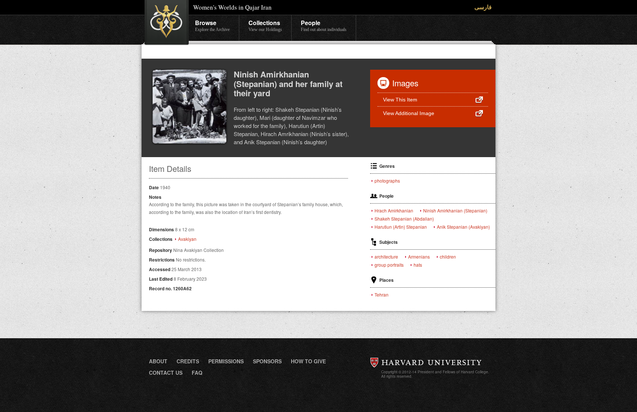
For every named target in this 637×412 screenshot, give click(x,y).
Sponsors (267, 361)
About (158, 361)
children (448, 256)
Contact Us (165, 372)
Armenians (419, 256)
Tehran (382, 294)
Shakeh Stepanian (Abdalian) (404, 218)
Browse (212, 25)
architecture (386, 256)
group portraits (389, 264)
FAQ (197, 372)
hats (418, 264)
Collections (265, 25)
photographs (387, 180)
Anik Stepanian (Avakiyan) (463, 226)
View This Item (400, 100)
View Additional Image (408, 113)
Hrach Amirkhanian (394, 210)
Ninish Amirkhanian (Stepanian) (455, 210)
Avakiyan (187, 239)
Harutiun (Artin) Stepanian (401, 226)
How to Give (308, 361)
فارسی (483, 7)
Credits (188, 361)
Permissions (226, 361)
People (324, 25)
